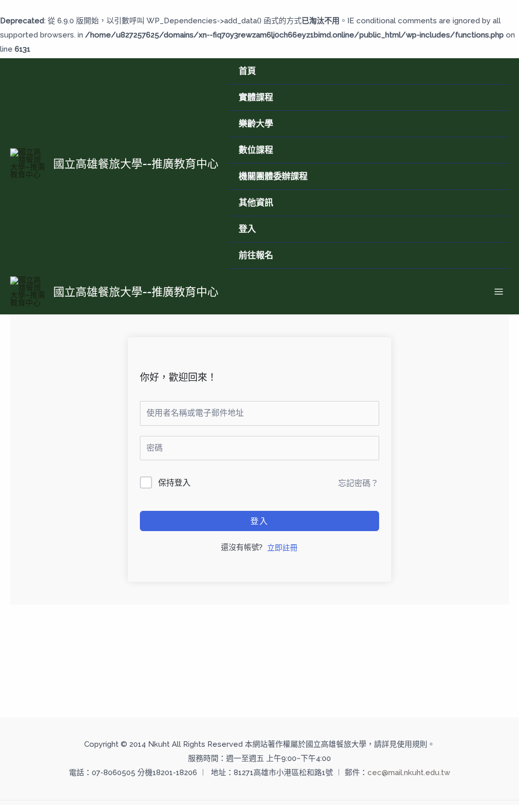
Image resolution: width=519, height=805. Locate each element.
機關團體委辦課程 (273, 176)
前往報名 (256, 255)
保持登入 (174, 483)
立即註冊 (282, 547)
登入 (247, 229)
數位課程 (256, 150)
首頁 (247, 71)
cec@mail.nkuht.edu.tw (408, 772)
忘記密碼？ (358, 483)
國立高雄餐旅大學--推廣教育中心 (135, 163)
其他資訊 (256, 202)
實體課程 (256, 97)
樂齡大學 (256, 123)
